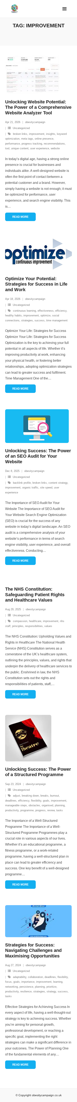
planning (60, 805)
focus (8, 981)
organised (47, 805)
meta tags (27, 138)
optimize (45, 315)
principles (17, 626)
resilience (26, 991)
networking (11, 986)
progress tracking (32, 143)
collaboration (35, 977)
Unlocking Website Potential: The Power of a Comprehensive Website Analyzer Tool (38, 107)
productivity (12, 810)
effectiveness (46, 310)
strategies (27, 320)
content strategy (58, 482)
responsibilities (34, 626)
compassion (20, 621)
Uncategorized (21, 128)
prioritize (51, 986)
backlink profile (22, 482)
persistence (26, 986)
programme (27, 810)
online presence (44, 138)
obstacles (34, 805)
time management (57, 320)
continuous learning (24, 310)
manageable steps (16, 805)
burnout (54, 795)
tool (7, 148)
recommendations (54, 143)
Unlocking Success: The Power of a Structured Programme (38, 772)
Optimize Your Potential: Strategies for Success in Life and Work (36, 284)
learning (57, 981)
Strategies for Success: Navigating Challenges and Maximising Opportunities (33, 950)
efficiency (61, 310)
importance (27, 981)
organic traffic (30, 487)
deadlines (10, 800)
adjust (16, 795)
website (55, 148)
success (39, 320)
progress (40, 810)
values (48, 626)
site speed (46, 487)
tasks (59, 810)
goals (46, 800)
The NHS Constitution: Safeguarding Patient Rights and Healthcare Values (34, 594)
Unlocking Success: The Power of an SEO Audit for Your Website (38, 456)
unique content (20, 148)
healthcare (35, 621)
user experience (39, 148)
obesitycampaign (35, 122)
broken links (20, 133)
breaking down (30, 795)
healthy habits (13, 315)
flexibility (36, 800)
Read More (20, 216)
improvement (36, 133)
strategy (51, 991)
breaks (44, 795)
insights (50, 133)
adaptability (19, 977)
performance (12, 143)
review (51, 810)
